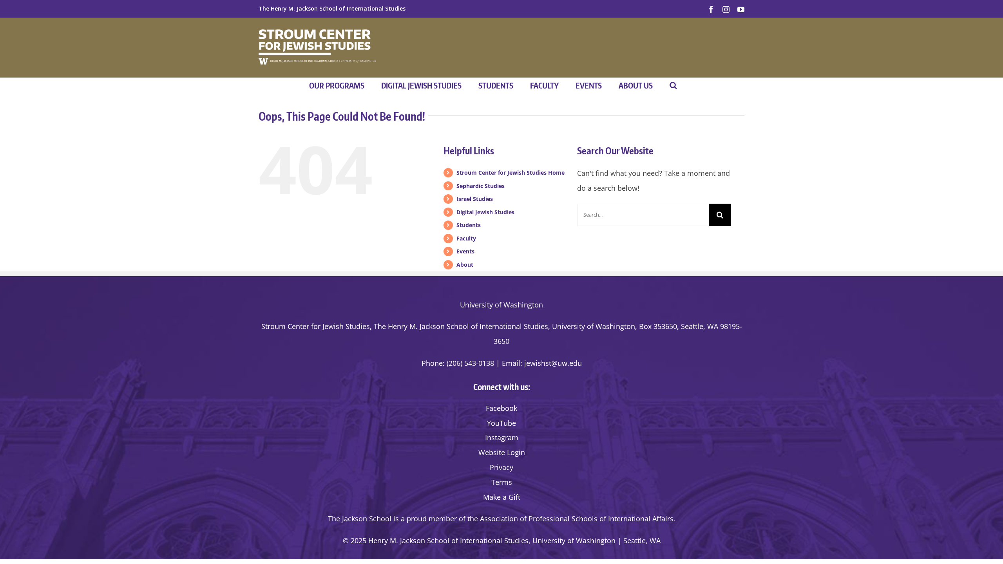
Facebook (501, 408)
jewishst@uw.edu (553, 363)
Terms (501, 482)
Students (468, 225)
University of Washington (501, 304)
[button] (673, 85)
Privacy (501, 467)
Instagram (501, 437)
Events (465, 251)
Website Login (501, 452)
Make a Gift (501, 497)
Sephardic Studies (480, 186)
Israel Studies (474, 198)
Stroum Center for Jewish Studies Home (510, 172)
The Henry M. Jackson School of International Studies (332, 8)
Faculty (466, 238)
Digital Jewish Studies (485, 212)
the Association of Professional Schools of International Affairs (570, 518)
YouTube (501, 423)
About (464, 264)
